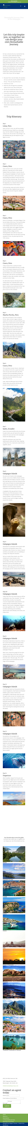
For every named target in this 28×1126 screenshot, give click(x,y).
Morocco (5, 982)
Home (4, 1114)
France (5, 913)
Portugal (5, 1033)
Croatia (5, 896)
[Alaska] (14, 854)
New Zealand (6, 999)
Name (4, 1095)
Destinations (6, 1118)
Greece (5, 931)
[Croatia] (14, 888)
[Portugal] (14, 1024)
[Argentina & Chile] (14, 871)
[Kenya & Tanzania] (14, 956)
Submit (6, 1106)
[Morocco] (14, 973)
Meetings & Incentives (8, 1121)
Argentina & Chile (8, 879)
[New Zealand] (14, 990)
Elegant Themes (13, 1123)
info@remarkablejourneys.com (10, 1086)
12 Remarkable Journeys (9, 1120)
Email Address (6, 1098)
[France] (14, 905)
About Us (5, 1116)
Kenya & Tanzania (8, 965)
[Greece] (14, 922)
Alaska (5, 862)
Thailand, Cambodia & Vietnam (12, 1050)
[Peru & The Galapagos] (14, 1007)
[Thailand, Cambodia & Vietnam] (14, 1041)
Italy (4, 948)
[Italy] (14, 939)
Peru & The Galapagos (9, 1016)
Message (5, 1103)
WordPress (5, 1125)
